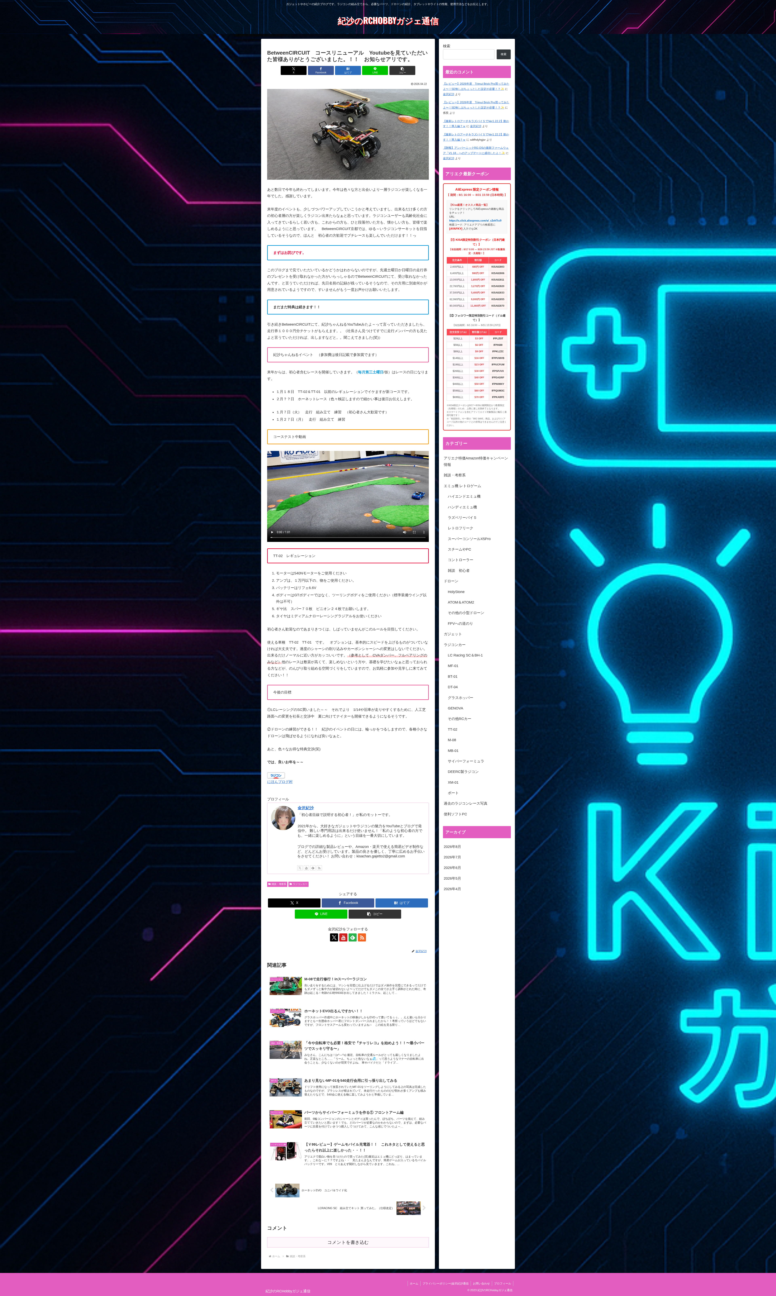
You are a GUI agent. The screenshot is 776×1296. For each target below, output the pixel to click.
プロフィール (502, 1283)
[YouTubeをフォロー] (306, 868)
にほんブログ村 (280, 782)
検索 (446, 46)
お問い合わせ (481, 1283)
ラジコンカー (300, 884)
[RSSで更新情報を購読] (319, 868)
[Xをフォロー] (300, 868)
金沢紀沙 (306, 808)
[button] (402, 70)
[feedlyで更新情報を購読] (312, 868)
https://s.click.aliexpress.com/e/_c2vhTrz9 (475, 220)
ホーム (414, 1283)
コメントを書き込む (348, 1242)
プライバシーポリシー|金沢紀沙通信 (446, 1283)
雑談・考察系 (279, 884)
